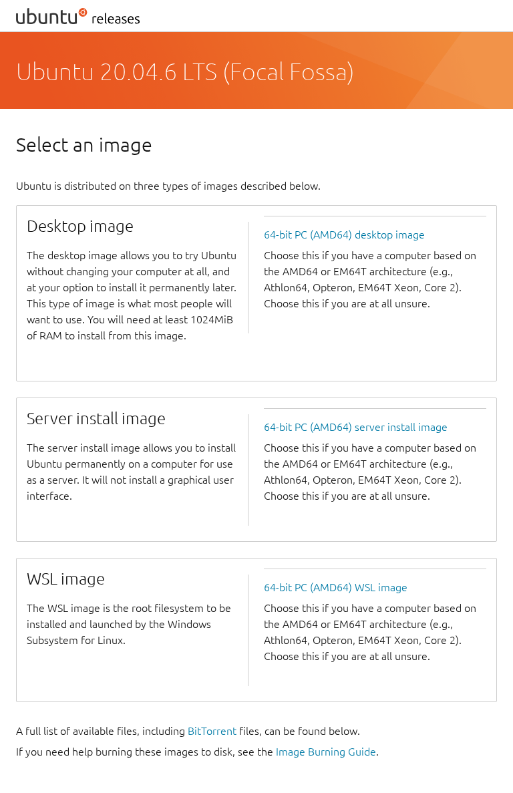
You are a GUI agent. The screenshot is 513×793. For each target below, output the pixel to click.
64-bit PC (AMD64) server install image (356, 427)
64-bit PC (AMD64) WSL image (335, 587)
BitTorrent (212, 731)
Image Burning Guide (326, 752)
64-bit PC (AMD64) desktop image (344, 234)
